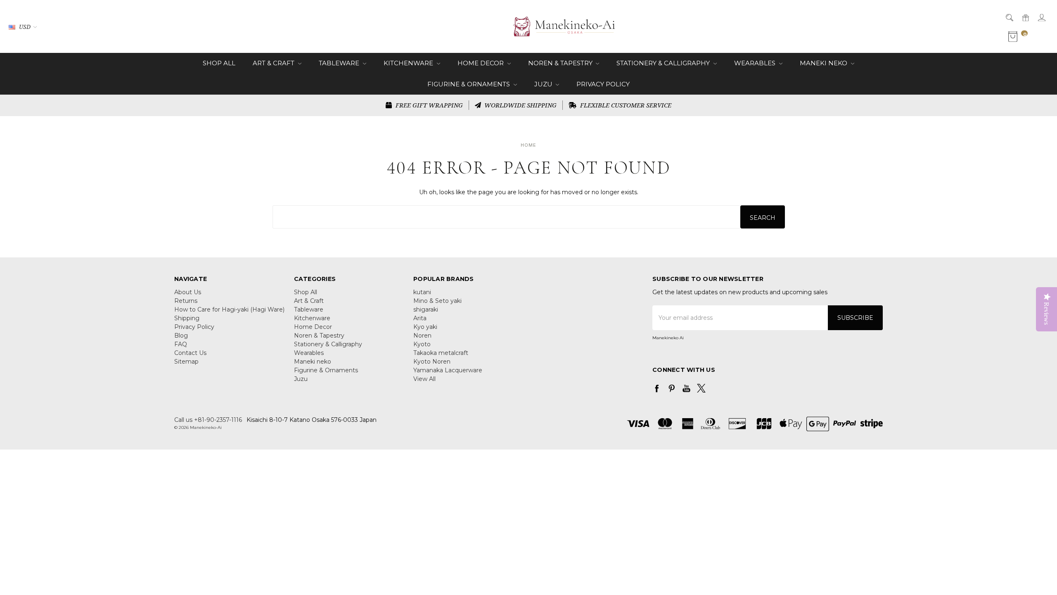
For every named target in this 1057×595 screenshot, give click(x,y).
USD (24, 27)
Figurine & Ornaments (469, 84)
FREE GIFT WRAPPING (428, 105)
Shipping (186, 318)
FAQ (180, 344)
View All (424, 379)
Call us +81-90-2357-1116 (208, 420)
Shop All (219, 63)
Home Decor (481, 63)
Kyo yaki (425, 327)
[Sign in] (1041, 17)
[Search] (1009, 17)
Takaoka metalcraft (440, 353)
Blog (181, 335)
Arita (420, 318)
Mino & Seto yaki (437, 301)
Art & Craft (274, 63)
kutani (422, 292)
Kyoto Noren (431, 361)
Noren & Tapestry (561, 63)
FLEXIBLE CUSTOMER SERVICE (624, 105)
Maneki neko (824, 63)
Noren (422, 335)
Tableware (340, 63)
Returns (185, 301)
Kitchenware (409, 63)
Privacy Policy (603, 84)
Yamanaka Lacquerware (447, 370)
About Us (187, 292)
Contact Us (190, 353)
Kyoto (422, 344)
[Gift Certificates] (1025, 17)
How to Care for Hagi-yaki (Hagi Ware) (229, 309)
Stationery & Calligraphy (663, 63)
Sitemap (186, 361)
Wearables (755, 63)
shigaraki (425, 309)
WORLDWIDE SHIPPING (520, 105)
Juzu (544, 84)
